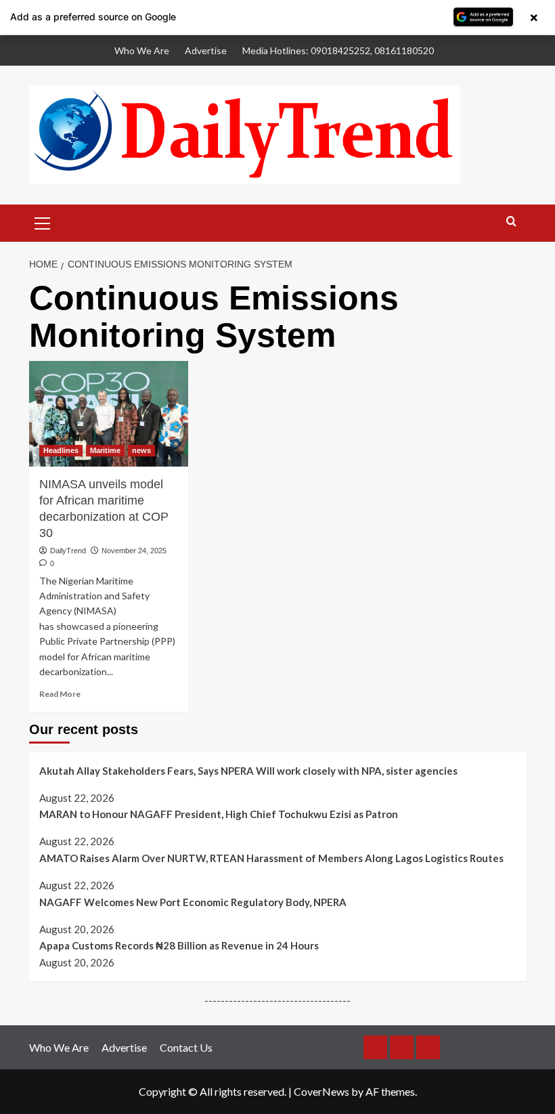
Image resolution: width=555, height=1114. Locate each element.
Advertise (206, 50)
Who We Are (141, 50)
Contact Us (186, 1047)
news (141, 450)
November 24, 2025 (134, 551)
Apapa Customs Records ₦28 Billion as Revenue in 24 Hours (179, 945)
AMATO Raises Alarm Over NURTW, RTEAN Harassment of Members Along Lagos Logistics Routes (271, 858)
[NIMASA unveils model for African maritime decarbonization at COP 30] (108, 414)
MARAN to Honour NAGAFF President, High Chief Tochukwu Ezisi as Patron (218, 814)
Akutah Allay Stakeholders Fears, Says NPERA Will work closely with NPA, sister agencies (248, 771)
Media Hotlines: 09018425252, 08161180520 (338, 50)
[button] (42, 221)
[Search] (511, 222)
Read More (60, 694)
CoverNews (321, 1091)
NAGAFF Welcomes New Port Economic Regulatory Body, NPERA (193, 902)
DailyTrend (68, 551)
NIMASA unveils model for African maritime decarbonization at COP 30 (104, 508)
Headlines (61, 450)
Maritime (105, 450)
